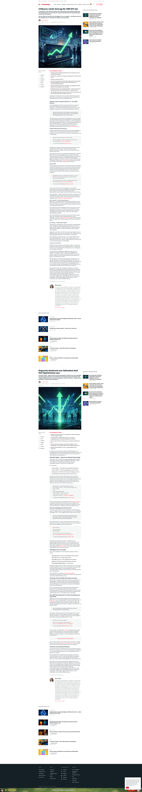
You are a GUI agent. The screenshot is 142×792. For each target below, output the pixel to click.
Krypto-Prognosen (74, 126)
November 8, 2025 (67, 143)
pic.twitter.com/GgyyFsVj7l (68, 623)
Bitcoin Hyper (52, 601)
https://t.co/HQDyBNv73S (57, 534)
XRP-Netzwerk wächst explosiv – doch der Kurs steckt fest (63, 328)
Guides (51, 767)
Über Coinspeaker (75, 769)
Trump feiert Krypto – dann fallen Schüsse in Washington (63, 348)
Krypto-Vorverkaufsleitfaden (66, 643)
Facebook (42, 75)
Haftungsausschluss (76, 774)
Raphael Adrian (54, 341)
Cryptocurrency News (61, 281)
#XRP (66, 137)
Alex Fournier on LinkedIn (60, 307)
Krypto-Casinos (86, 4)
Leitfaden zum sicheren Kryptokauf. (65, 198)
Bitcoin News (41, 769)
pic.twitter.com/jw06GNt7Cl (67, 181)
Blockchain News (53, 281)
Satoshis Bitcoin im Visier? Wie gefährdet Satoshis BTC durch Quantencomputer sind (63, 339)
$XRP (54, 176)
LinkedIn (42, 84)
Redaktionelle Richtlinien (74, 772)
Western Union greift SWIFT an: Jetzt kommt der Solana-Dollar (64, 358)
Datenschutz (74, 778)
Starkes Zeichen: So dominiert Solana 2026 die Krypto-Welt (95, 40)
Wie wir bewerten (75, 782)
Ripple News (41, 773)
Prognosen (59, 4)
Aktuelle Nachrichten (90, 10)
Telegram (42, 80)
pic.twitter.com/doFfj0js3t (68, 495)
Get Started (132, 790)
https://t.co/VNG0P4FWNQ (58, 623)
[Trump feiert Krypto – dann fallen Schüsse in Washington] (43, 349)
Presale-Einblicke (65, 160)
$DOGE (54, 527)
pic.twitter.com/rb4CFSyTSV (68, 534)
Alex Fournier (45, 20)
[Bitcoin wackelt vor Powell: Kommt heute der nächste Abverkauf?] (43, 732)
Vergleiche (52, 771)
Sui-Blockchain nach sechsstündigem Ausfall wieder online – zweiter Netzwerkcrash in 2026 (65, 319)
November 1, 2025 (68, 625)
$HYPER (65, 630)
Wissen (51, 776)
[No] (139, 778)
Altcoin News (52, 316)
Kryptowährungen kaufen (72, 4)
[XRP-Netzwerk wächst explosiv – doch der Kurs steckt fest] (43, 329)
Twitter (41, 77)
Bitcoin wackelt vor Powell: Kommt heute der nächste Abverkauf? (65, 731)
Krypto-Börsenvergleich (70, 573)
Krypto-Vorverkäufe (62, 546)
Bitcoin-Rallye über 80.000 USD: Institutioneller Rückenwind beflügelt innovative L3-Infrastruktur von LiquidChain (95, 15)
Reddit (41, 82)
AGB (73, 776)
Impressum (74, 780)
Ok (127, 787)
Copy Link (42, 86)
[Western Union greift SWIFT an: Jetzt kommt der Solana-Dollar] (43, 359)
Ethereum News (42, 771)
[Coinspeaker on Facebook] (94, 1)
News (55, 4)
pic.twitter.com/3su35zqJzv (65, 141)
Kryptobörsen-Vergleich (65, 217)
